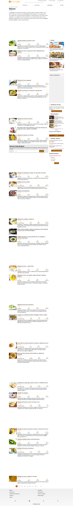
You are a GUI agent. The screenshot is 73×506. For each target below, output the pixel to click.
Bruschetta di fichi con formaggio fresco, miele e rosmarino (59, 118)
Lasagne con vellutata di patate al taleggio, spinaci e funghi (32, 314)
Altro (61, 5)
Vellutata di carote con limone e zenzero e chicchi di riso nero (32, 429)
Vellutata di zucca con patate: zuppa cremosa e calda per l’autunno (31, 276)
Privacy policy (40, 492)
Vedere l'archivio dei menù (56, 128)
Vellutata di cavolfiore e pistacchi (25, 219)
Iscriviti (41, 151)
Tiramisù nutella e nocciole (57, 126)
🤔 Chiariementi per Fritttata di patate (56, 143)
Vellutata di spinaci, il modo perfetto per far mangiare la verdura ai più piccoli (31, 237)
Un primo (52, 157)
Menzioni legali (41, 495)
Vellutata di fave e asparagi (24, 80)
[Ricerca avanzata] (59, 2)
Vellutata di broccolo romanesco (25, 304)
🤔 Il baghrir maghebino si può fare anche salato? (55, 141)
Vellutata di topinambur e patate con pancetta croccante (31, 172)
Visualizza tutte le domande (58, 148)
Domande (49, 5)
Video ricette (12, 492)
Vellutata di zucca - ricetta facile (25, 266)
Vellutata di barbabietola (23, 191)
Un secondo (53, 158)
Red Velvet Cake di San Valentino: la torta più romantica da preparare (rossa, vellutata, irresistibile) (32, 128)
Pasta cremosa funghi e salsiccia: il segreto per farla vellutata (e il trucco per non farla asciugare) (32, 230)
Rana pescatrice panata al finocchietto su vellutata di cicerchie (30, 354)
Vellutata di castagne (22, 393)
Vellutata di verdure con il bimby (25, 135)
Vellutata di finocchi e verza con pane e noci (28, 402)
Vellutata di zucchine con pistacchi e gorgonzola (29, 90)
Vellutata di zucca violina (23, 182)
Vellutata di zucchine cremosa (24, 118)
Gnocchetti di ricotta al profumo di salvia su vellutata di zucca (32, 343)
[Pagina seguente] (38, 486)
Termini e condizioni (41, 493)
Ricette (25, 5)
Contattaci (40, 490)
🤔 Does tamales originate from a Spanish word (55, 146)
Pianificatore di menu (56, 111)
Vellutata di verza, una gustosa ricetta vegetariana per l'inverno (30, 51)
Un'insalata (53, 160)
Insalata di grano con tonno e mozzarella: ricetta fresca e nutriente (59, 122)
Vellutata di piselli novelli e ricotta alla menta (28, 439)
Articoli (37, 5)
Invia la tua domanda (57, 150)
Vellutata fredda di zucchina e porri (26, 40)
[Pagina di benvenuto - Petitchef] (9, 6)
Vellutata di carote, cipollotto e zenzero (27, 476)
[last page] (41, 486)
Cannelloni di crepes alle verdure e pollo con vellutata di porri (32, 382)
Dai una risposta (51, 142)
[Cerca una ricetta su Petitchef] (58, 2)
